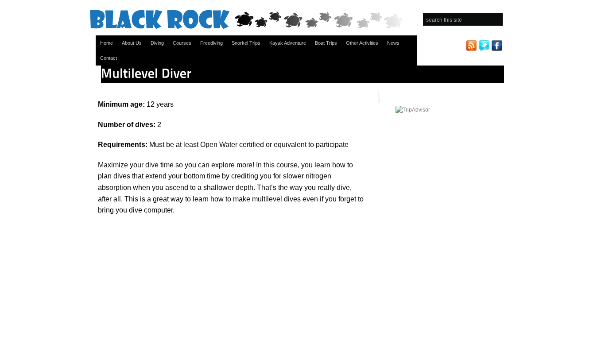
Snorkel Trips (246, 43)
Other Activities (362, 43)
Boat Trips (326, 43)
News (393, 43)
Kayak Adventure (287, 43)
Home (106, 43)
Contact (108, 58)
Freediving (211, 43)
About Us (132, 43)
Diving (157, 43)
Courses (182, 43)
